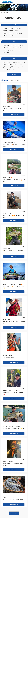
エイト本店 (6, 45)
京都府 (5, 28)
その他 (13, 35)
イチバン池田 (7, 50)
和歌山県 (18, 28)
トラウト (6, 67)
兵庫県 (11, 31)
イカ (5, 64)
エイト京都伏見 (8, 47)
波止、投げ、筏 (17, 62)
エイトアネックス (17, 50)
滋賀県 (5, 33)
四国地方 (19, 33)
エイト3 (21, 45)
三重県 (18, 31)
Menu (25, 1)
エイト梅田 (6, 52)
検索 (14, 74)
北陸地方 (12, 33)
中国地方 (6, 35)
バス (9, 62)
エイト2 (14, 45)
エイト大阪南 (17, 47)
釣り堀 (10, 64)
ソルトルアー (18, 64)
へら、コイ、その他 (9, 69)
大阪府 (11, 28)
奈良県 (5, 31)
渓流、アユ (14, 67)
